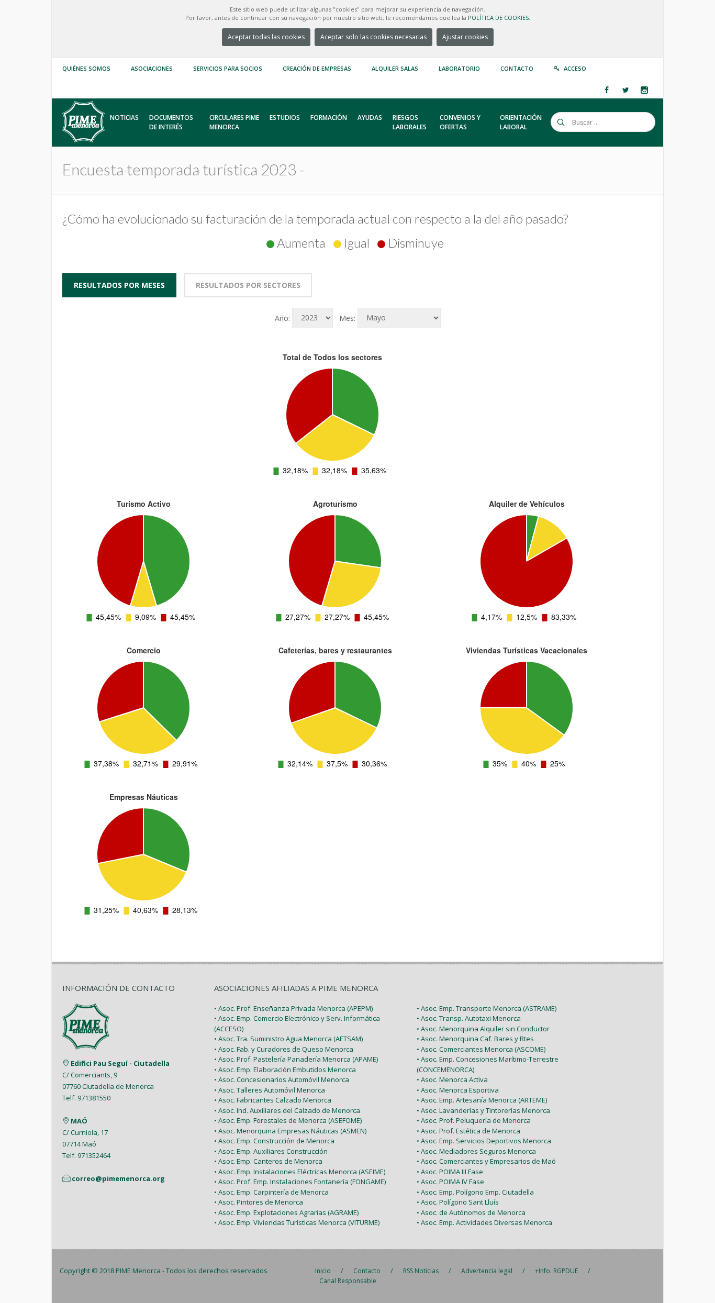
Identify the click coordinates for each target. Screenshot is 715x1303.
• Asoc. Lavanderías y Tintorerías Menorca (483, 1110)
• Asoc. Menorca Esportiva (458, 1090)
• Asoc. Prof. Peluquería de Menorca (474, 1120)
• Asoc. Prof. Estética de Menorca (468, 1130)
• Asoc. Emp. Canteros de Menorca (268, 1161)
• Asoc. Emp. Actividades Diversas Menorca (484, 1222)
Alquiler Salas (395, 68)
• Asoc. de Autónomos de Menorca (471, 1212)
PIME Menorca (138, 1270)
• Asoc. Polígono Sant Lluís (458, 1202)
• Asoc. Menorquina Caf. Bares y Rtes (475, 1038)
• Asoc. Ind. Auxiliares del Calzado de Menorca (287, 1110)
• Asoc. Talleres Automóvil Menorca (269, 1090)
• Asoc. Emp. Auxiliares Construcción (271, 1151)
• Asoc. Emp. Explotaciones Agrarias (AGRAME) (286, 1212)
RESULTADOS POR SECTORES (248, 285)
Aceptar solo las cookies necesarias (373, 36)
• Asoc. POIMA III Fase (450, 1171)
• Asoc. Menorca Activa (452, 1079)
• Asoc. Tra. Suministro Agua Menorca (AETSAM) (288, 1038)
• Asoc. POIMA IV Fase (450, 1181)
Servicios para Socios (227, 68)
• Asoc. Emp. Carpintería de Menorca (271, 1192)
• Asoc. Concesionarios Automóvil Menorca (281, 1079)
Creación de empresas (317, 68)
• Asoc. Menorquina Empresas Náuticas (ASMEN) (290, 1130)
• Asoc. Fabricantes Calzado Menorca (272, 1100)
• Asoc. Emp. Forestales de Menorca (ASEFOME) (288, 1120)
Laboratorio (459, 68)
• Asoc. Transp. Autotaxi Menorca (469, 1018)
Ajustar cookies (465, 36)
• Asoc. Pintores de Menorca (258, 1202)
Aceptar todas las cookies (266, 36)
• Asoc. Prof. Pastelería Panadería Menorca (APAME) (296, 1059)
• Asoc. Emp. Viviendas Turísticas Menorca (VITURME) (296, 1222)
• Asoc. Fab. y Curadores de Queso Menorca (283, 1049)
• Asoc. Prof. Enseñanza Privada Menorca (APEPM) (293, 1008)
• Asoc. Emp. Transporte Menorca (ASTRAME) (486, 1008)
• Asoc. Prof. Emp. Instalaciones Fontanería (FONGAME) (300, 1181)
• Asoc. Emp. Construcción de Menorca (274, 1140)
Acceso (575, 68)
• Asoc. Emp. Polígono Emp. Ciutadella (475, 1192)
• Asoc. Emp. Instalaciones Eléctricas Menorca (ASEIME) (299, 1171)
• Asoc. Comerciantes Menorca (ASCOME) (481, 1049)
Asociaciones (152, 68)
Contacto (516, 68)
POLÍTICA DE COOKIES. (499, 17)
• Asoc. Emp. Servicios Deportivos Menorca (484, 1140)
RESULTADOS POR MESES (119, 285)
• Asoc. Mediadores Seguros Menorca (476, 1151)
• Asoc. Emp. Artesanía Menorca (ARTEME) (482, 1100)
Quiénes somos (86, 68)
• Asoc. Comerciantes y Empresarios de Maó (486, 1161)
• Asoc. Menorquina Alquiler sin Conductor (483, 1028)
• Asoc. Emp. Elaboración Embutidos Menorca (285, 1069)
